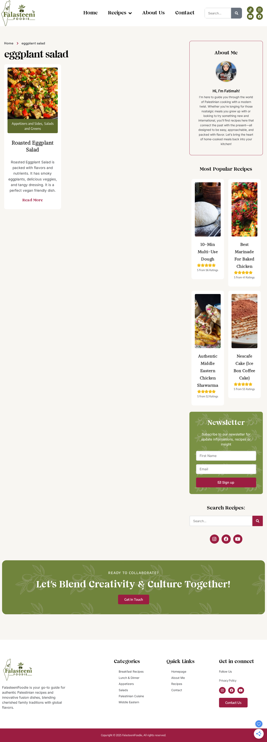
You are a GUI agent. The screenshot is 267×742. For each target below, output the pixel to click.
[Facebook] (259, 16)
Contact (185, 13)
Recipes (117, 13)
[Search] (236, 13)
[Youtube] (250, 16)
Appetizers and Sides (27, 123)
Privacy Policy (227, 680)
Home (90, 13)
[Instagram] (259, 9)
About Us (153, 13)
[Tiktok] (250, 9)
